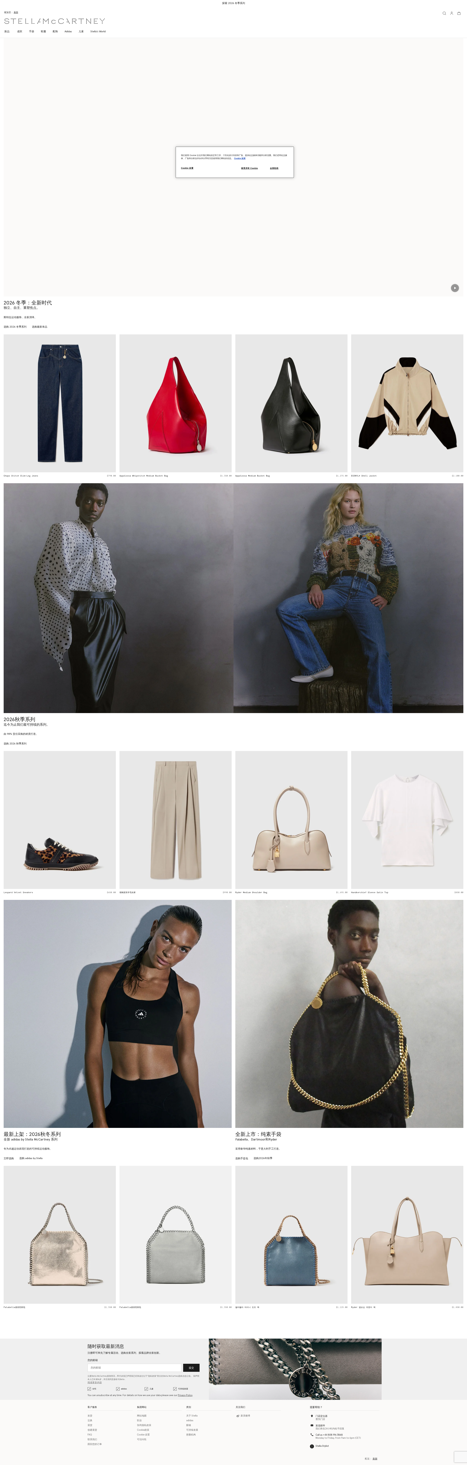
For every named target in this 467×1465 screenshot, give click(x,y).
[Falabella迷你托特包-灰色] (60, 1235)
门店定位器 (321, 1416)
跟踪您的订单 (95, 1444)
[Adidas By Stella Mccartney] (118, 1014)
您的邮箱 (93, 1360)
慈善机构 (191, 1435)
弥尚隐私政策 (144, 1425)
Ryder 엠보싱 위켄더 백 (247, 1307)
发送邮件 (320, 1426)
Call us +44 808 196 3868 (329, 1435)
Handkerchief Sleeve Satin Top (253, 892)
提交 (191, 1368)
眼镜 (188, 1425)
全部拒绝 (274, 168)
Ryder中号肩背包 (359, 1307)
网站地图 (141, 1416)
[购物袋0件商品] (459, 13)
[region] (234, 162)
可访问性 (141, 1439)
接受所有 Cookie (249, 168)
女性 (94, 1389)
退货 (90, 1425)
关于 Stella (192, 1416)
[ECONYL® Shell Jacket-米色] (291, 403)
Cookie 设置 (143, 1435)
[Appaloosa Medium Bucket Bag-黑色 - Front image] (175, 403)
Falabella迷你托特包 (14, 1307)
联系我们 (92, 1439)
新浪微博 (245, 1416)
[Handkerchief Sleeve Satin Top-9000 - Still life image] (291, 820)
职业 (139, 1420)
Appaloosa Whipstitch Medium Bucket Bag (28, 476)
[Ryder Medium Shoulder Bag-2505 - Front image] (175, 820)
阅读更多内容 (95, 1382)
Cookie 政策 (240, 158)
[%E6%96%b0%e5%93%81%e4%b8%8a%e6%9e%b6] (349, 1014)
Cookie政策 (143, 1430)
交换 (90, 1420)
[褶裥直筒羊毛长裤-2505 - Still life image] (60, 820)
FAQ (90, 1435)
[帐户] (451, 13)
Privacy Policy (185, 1395)
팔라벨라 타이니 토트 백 (131, 1307)
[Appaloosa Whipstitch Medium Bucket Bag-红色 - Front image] (60, 403)
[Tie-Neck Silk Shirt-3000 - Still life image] (407, 820)
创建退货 (92, 1430)
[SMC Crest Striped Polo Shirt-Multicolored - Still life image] (407, 403)
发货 (90, 1416)
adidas (124, 1389)
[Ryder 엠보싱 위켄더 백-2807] (291, 1235)
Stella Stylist (322, 1446)
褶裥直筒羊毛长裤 (12, 892)
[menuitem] (8, 31)
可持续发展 (183, 1389)
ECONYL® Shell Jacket (248, 476)
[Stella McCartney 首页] (54, 21)
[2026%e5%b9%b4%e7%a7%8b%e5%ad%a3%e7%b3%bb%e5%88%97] (119, 598)
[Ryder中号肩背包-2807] (407, 1235)
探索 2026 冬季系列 (233, 3)
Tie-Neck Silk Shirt (363, 892)
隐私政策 (152, 1376)
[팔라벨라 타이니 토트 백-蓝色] (175, 1235)
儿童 (151, 1389)
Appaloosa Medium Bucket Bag (136, 476)
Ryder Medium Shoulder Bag (135, 892)
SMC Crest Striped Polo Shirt (369, 476)
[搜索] (444, 13)
